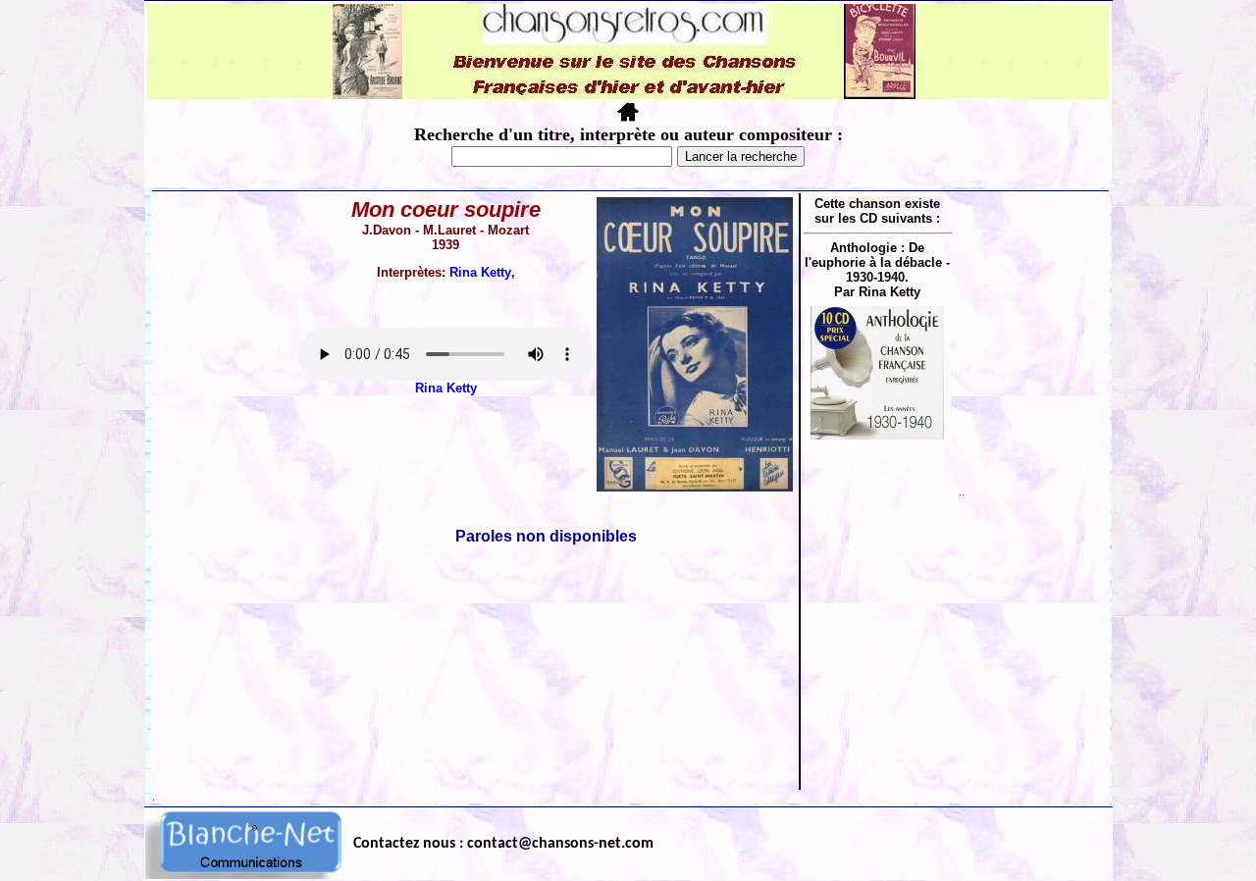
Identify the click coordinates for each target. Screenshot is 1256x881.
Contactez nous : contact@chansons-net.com (503, 844)
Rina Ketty (480, 272)
